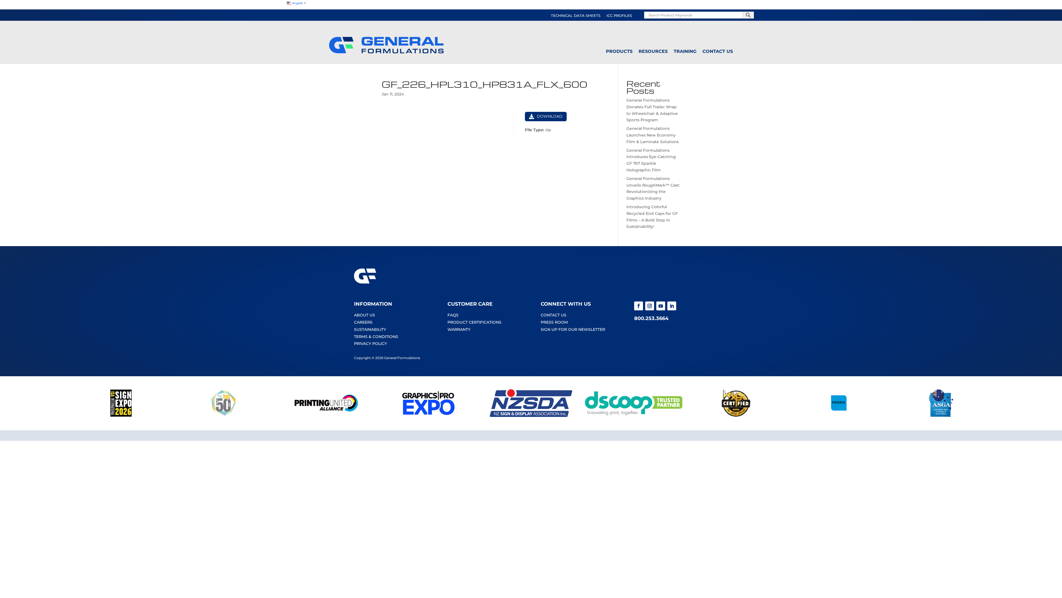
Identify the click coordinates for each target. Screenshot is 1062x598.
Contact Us (717, 51)
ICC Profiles (619, 16)
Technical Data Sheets (575, 16)
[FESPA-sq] (838, 415)
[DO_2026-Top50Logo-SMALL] (223, 415)
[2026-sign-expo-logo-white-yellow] (121, 415)
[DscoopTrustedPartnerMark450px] (633, 415)
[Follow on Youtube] (660, 305)
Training (685, 51)
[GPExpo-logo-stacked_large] (428, 415)
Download (550, 116)
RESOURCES (653, 51)
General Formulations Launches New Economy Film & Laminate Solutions (652, 135)
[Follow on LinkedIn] (671, 305)
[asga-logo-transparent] (941, 415)
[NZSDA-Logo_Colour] (531, 415)
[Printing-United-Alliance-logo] (326, 415)
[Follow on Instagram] (649, 305)
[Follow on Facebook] (638, 305)
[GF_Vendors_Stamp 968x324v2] (736, 415)
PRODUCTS (619, 51)
